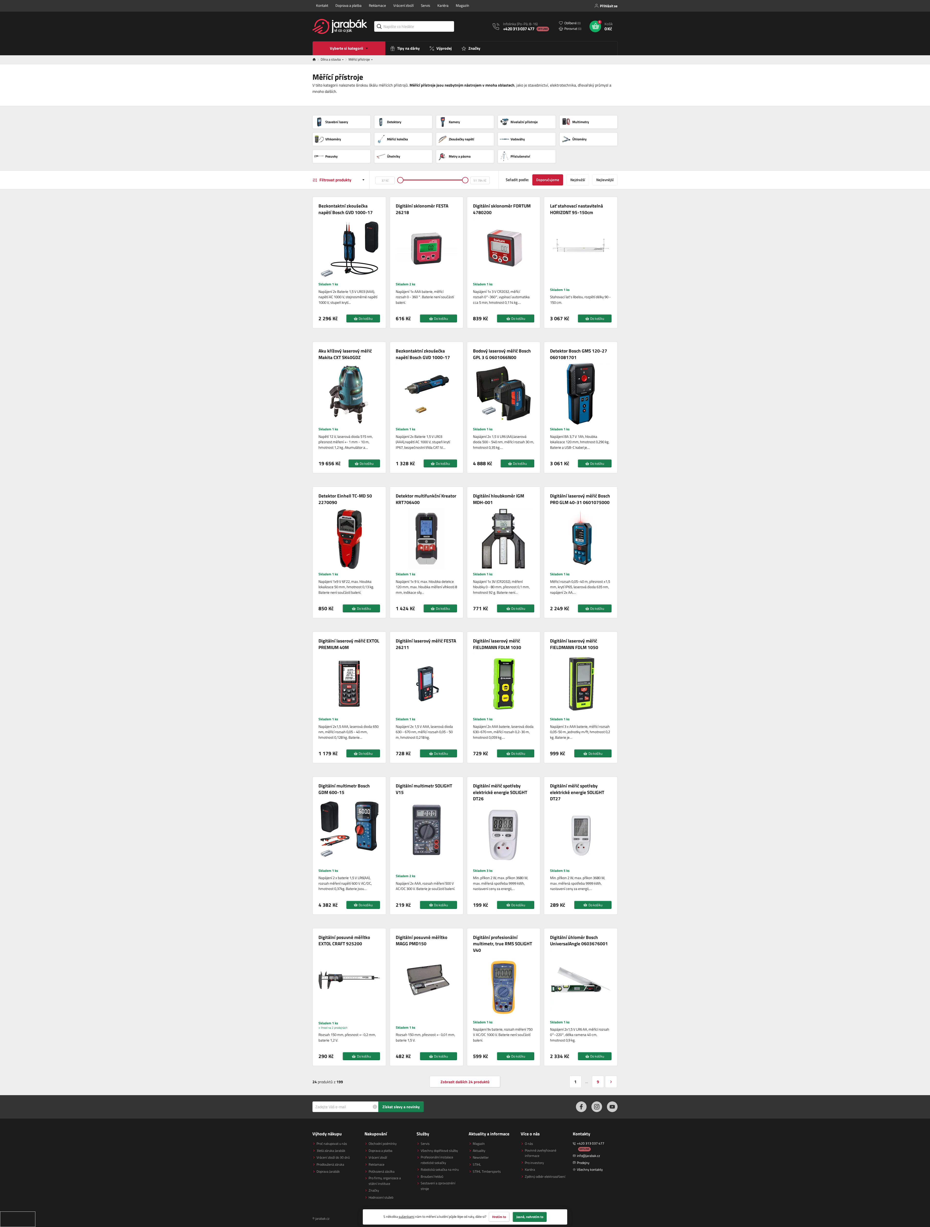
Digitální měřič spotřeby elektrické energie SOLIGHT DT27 (577, 792)
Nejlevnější (605, 180)
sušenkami (406, 1216)
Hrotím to (499, 1216)
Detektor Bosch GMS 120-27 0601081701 (578, 354)
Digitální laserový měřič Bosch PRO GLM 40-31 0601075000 (580, 499)
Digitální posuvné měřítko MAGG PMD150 (421, 940)
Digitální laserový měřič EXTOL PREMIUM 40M (348, 644)
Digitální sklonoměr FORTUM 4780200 (502, 209)
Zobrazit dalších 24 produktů (465, 1082)
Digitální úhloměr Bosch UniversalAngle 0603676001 (579, 940)
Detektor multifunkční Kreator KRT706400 (426, 499)
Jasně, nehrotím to (529, 1216)
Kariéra (443, 5)
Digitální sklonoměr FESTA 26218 (422, 209)
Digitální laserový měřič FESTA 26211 (426, 644)
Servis (425, 5)
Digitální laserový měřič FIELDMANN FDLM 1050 (574, 644)
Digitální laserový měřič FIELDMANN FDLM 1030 (497, 644)
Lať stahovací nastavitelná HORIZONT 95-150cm (576, 209)
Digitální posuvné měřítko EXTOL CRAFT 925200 (344, 940)
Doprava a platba (348, 5)
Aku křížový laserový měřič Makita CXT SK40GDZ (345, 354)
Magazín (462, 5)
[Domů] (316, 59)
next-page (611, 1082)
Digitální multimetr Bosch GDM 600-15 (344, 789)
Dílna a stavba (331, 59)
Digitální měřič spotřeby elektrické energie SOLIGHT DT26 (500, 792)
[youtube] (612, 1106)
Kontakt (322, 5)
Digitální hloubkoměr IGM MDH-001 (498, 499)
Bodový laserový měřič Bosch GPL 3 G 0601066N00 (502, 354)
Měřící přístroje (360, 59)
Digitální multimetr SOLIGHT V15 (424, 789)
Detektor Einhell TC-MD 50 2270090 (345, 499)
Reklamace (377, 5)
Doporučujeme (547, 180)
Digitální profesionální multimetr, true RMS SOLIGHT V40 (502, 944)
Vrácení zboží (403, 5)
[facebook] (581, 1106)
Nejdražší (577, 180)
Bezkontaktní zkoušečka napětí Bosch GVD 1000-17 (345, 209)
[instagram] (596, 1106)
